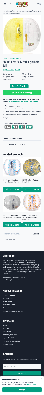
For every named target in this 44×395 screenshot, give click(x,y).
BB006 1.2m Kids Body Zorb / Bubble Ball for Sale (11, 182)
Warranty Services (10, 334)
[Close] (41, 379)
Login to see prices (11, 69)
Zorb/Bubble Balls (12, 59)
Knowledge (7, 331)
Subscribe (22, 373)
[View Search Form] (11, 4)
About (5, 325)
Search (36, 233)
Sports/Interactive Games (13, 311)
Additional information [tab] (13, 138)
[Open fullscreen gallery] (39, 52)
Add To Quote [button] (12, 189)
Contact (6, 328)
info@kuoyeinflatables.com (18, 280)
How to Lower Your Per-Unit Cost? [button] (23, 102)
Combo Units (8, 298)
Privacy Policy (8, 344)
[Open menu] (5, 4)
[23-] (22, 34)
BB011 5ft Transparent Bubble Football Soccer (12, 216)
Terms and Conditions (11, 341)
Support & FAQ (8, 338)
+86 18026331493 (18, 277)
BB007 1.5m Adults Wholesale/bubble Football (29, 217)
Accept (22, 389)
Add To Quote (19, 86)
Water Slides (8, 301)
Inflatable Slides (9, 304)
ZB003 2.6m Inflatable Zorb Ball (30, 181)
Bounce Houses (9, 295)
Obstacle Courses (10, 308)
